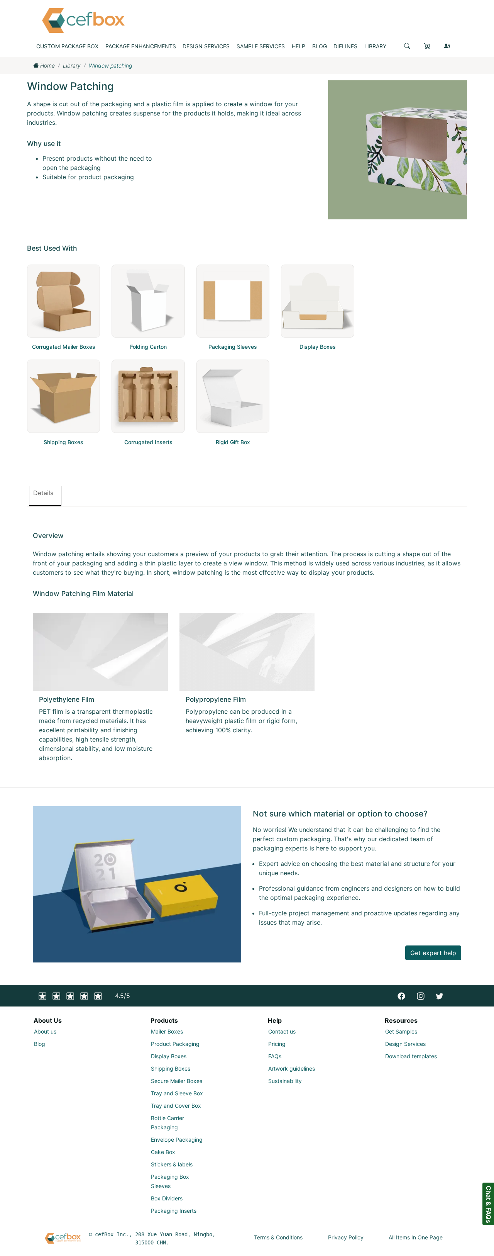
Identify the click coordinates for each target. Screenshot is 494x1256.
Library (72, 65)
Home (47, 65)
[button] (407, 46)
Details (43, 493)
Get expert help (433, 953)
